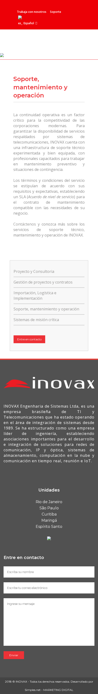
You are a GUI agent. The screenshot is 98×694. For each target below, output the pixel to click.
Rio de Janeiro (49, 502)
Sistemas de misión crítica (36, 319)
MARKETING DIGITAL (58, 690)
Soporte (55, 12)
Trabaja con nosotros (31, 12)
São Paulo (49, 508)
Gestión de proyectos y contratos (43, 282)
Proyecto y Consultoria (34, 271)
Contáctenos (24, 224)
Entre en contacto (29, 339)
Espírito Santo (49, 526)
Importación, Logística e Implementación (35, 295)
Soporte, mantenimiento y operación (46, 309)
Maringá (49, 520)
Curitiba (49, 514)
